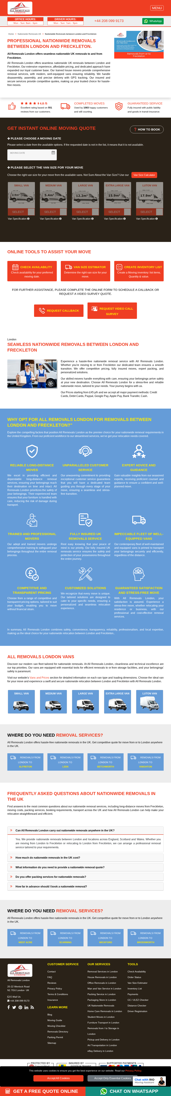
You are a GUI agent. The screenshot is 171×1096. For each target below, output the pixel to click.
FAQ (49, 977)
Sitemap (51, 1043)
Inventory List (135, 988)
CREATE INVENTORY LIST (139, 271)
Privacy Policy (133, 1070)
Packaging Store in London (102, 1000)
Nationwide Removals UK (29, 34)
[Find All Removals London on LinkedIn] (26, 1008)
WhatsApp (155, 21)
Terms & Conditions (57, 994)
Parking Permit (55, 1037)
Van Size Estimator (137, 983)
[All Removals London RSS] (32, 1008)
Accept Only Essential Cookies (112, 1078)
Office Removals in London (102, 983)
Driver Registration (137, 1011)
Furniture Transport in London (103, 1022)
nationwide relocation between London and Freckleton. (81, 633)
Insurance (52, 1000)
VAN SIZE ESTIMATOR (85, 271)
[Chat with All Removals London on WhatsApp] (105, 1091)
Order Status (134, 977)
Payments (133, 994)
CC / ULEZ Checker (138, 1000)
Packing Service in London (102, 994)
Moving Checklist (56, 1026)
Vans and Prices (39, 677)
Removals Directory (57, 1031)
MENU (157, 8)
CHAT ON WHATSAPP (134, 1091)
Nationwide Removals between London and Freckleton (70, 34)
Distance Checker (137, 1005)
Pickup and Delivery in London (104, 1039)
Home (11, 34)
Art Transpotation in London (102, 1045)
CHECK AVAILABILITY (32, 271)
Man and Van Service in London (104, 988)
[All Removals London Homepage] (20, 8)
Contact (51, 971)
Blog (49, 1014)
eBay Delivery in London (100, 1051)
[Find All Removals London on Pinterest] (20, 1008)
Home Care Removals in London (105, 1011)
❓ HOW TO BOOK (146, 129)
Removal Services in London (103, 971)
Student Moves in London (101, 1017)
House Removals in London (102, 977)
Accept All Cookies (58, 1078)
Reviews (51, 983)
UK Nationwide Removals (101, 1005)
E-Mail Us (15, 996)
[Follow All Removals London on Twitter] (14, 1008)
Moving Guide (54, 1020)
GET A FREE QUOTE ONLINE (45, 1091)
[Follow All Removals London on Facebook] (8, 1008)
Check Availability (137, 971)
